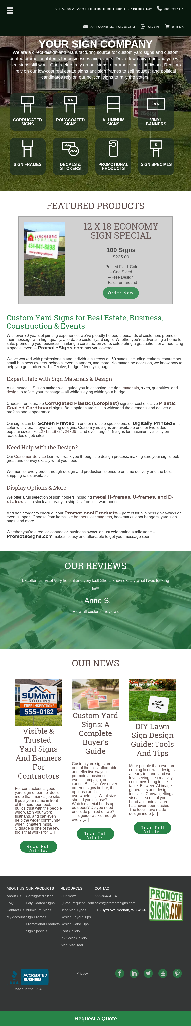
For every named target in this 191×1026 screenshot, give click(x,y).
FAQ (10, 903)
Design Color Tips (75, 924)
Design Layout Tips (76, 917)
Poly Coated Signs (40, 903)
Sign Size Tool (72, 945)
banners (81, 517)
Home (165, 903)
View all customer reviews (96, 611)
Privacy (82, 973)
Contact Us (15, 910)
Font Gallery (70, 931)
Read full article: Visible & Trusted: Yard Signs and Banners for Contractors (39, 848)
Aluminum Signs (38, 910)
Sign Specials (36, 931)
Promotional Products (43, 924)
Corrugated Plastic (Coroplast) (82, 403)
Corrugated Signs (39, 896)
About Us (14, 896)
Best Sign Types (73, 910)
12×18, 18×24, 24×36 (57, 431)
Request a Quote (95, 1018)
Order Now (121, 293)
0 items (178, 27)
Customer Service (30, 456)
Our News (95, 663)
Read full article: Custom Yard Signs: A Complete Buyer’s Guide (95, 836)
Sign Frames (36, 917)
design (13, 392)
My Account (16, 917)
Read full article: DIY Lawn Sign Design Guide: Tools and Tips (153, 830)
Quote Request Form (77, 903)
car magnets (101, 517)
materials (131, 388)
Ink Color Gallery (74, 938)
